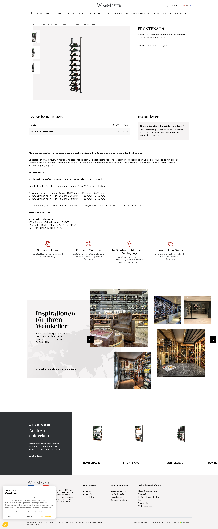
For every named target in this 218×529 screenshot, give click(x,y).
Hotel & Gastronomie (147, 491)
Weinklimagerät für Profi (138, 13)
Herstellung (160, 13)
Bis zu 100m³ (88, 497)
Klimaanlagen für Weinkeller (50, 13)
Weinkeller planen (113, 13)
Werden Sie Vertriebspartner (145, 504)
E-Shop (71, 13)
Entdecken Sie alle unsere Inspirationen (56, 369)
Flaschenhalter (66, 24)
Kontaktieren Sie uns (149, 135)
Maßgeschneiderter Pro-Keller (149, 498)
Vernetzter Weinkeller (89, 13)
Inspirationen (116, 497)
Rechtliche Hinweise (140, 522)
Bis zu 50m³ (88, 494)
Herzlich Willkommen (42, 24)
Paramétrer (29, 516)
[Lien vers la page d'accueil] (109, 7)
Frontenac (78, 24)
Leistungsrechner (118, 491)
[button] (90, 339)
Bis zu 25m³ (88, 491)
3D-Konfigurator (118, 494)
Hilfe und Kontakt (178, 13)
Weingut (142, 494)
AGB (168, 522)
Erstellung (176, 522)
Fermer (11, 516)
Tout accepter (47, 516)
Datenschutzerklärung (157, 522)
